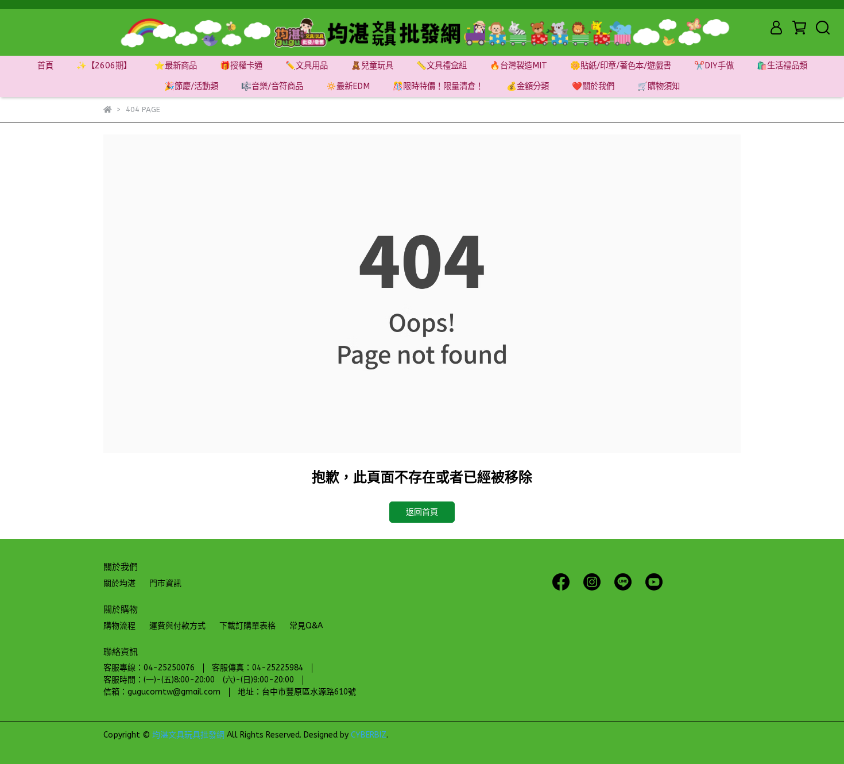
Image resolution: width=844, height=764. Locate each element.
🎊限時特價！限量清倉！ (438, 86)
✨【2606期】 (103, 66)
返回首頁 (422, 512)
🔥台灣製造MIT (518, 66)
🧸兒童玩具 (372, 66)
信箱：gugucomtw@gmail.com (161, 692)
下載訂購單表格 (247, 626)
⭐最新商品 (175, 66)
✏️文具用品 (306, 66)
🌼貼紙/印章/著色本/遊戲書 (620, 66)
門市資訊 (165, 583)
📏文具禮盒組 (441, 66)
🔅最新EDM (348, 86)
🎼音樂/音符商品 (272, 86)
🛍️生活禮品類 (782, 66)
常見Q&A (306, 626)
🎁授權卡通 (241, 66)
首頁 (45, 66)
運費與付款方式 (177, 626)
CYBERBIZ (368, 735)
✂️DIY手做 (714, 66)
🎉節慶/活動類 (191, 86)
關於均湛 (119, 583)
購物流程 (119, 626)
